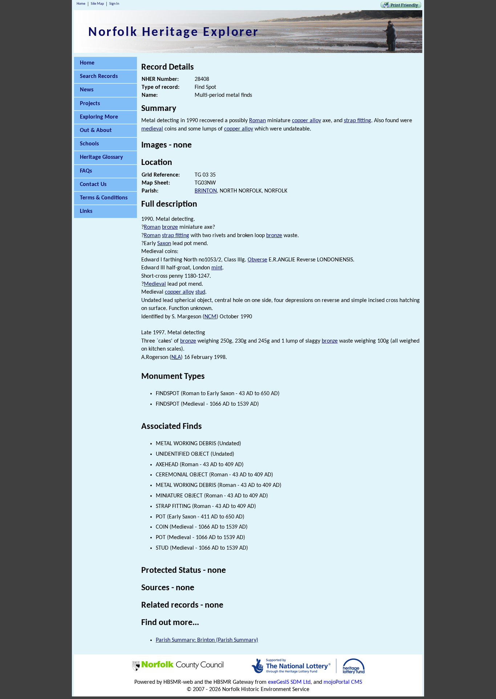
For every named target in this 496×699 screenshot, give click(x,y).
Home (81, 4)
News (86, 90)
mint (216, 268)
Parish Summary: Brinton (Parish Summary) (207, 640)
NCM (210, 317)
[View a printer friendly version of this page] (401, 6)
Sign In (114, 4)
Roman (257, 121)
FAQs (86, 171)
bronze (170, 227)
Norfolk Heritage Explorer (173, 32)
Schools (89, 144)
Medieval (155, 284)
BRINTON (206, 191)
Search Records (99, 76)
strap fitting (357, 121)
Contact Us (93, 184)
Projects (90, 104)
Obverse (257, 260)
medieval (152, 129)
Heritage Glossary (101, 157)
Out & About (96, 130)
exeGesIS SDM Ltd (289, 682)
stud (200, 292)
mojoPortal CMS (343, 682)
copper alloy (306, 121)
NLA (176, 357)
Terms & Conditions (103, 198)
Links (86, 211)
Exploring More (99, 117)
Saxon (164, 244)
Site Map (97, 4)
